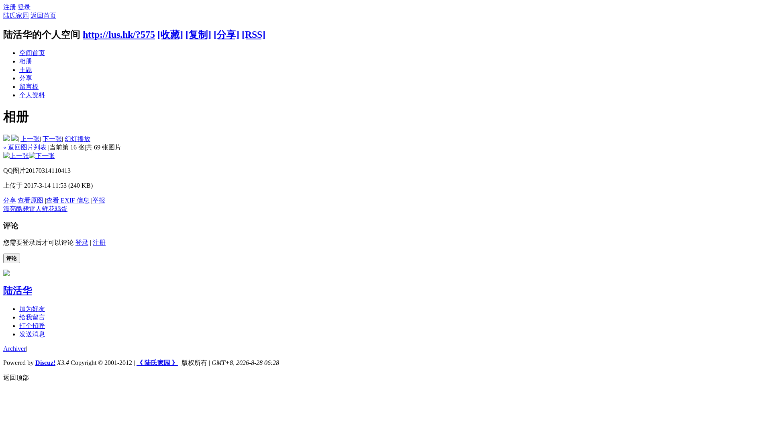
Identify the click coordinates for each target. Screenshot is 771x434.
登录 (24, 7)
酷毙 (22, 208)
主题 (25, 69)
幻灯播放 (77, 138)
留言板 (29, 86)
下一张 (52, 138)
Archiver (14, 348)
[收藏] (170, 34)
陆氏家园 (16, 15)
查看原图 (30, 200)
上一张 (30, 138)
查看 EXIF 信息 (68, 200)
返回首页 (43, 15)
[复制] (198, 34)
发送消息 (32, 334)
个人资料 (32, 95)
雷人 (35, 208)
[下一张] (42, 155)
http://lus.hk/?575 (119, 34)
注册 (9, 7)
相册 (25, 61)
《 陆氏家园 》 (157, 362)
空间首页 (32, 52)
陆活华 (17, 290)
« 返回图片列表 (25, 147)
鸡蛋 (61, 208)
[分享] (226, 34)
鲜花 (48, 208)
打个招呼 (32, 325)
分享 (25, 78)
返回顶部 (16, 377)
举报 (98, 200)
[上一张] (16, 155)
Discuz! (45, 362)
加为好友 (32, 308)
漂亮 (9, 208)
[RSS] (253, 34)
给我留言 (32, 317)
